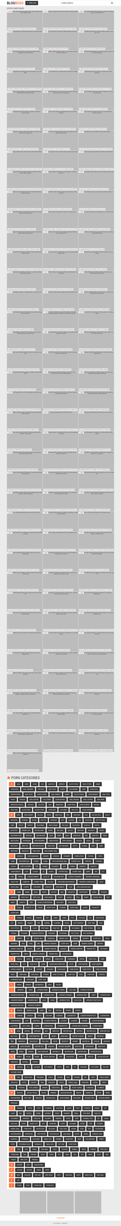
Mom (18, 1031)
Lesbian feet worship (108, 670)
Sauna (106, 1118)
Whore (82, 529)
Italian (58, 985)
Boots (21, 825)
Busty (97, 841)
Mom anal (64, 1036)
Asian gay (11, 570)
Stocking (72, 1124)
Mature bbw (56, 249)
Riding (108, 1093)
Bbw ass (25, 846)
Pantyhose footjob (13, 68)
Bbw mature (40, 835)
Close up (46, 877)
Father (25, 928)
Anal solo (52, 789)
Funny (92, 750)
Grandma (14, 943)
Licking (36, 1026)
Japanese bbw (82, 995)
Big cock (47, 429)
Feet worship (88, 933)
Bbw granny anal (51, 851)
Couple (51, 871)
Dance (94, 892)
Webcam (27, 1175)
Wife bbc (38, 1175)
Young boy (50, 1185)
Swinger (67, 1113)
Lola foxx (56, 550)
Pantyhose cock (32, 28)
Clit (103, 871)
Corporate (30, 329)
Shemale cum (97, 1134)
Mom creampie (25, 1046)
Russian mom (15, 1098)
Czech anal (15, 887)
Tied (82, 1154)
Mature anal (67, 1031)
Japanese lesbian (58, 990)
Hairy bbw (30, 979)
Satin (13, 1144)
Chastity (93, 866)
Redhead (39, 1098)
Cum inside (37, 887)
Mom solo (101, 1046)
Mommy (75, 1041)
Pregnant (40, 1077)
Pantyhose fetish (93, 28)
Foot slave (75, 933)
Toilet (55, 1149)
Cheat (101, 882)
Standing (82, 229)
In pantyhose (31, 109)
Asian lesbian (84, 805)
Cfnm (12, 861)
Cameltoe (26, 882)
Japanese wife (105, 995)
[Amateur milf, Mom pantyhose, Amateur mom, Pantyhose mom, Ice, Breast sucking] (60, 642)
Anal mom (100, 799)
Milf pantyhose (12, 28)
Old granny (48, 1067)
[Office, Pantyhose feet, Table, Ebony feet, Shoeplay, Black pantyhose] (24, 642)
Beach (107, 815)
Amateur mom (66, 650)
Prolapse (14, 1082)
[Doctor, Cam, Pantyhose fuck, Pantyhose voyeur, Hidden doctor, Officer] (60, 80)
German (75, 938)
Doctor (46, 88)
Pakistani (85, 1082)
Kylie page (11, 48)
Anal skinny (26, 770)
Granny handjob (17, 949)
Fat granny (76, 928)
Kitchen (58, 1010)
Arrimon (62, 784)
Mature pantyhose (72, 249)
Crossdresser (24, 861)
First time (91, 923)
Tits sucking (99, 550)
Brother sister (38, 846)
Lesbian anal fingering (80, 1026)
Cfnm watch (74, 690)
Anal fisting (87, 784)
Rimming (53, 1093)
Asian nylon (29, 730)
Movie (55, 1041)
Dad (62, 892)
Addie (73, 730)
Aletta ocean (79, 794)
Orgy (67, 1067)
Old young (95, 1067)
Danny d (54, 229)
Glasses (63, 949)
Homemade (71, 959)
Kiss (49, 1010)
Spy (105, 1108)
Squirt (69, 1108)
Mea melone (88, 149)
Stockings (14, 1118)
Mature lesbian (77, 1036)
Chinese (46, 856)
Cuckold (20, 856)
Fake (98, 928)
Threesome (15, 1154)
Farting (47, 923)
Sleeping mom (16, 1134)
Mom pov (65, 1041)
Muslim (96, 1041)
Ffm (38, 923)
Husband (50, 969)
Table (24, 650)
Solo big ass (54, 1134)
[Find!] (111, 3)
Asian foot (32, 289)
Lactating (14, 1026)
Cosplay (56, 856)
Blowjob (88, 820)
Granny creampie (50, 943)
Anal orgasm (74, 799)
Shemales (38, 1144)
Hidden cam (59, 959)
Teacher (64, 1149)
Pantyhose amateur (37, 269)
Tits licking (108, 88)
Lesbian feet (90, 329)
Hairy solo (92, 959)
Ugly (28, 1165)
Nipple (81, 1057)
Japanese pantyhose (59, 68)
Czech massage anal (59, 861)
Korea (42, 1010)
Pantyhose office (65, 28)
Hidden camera (16, 969)
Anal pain (14, 810)
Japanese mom (42, 990)
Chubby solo (76, 861)
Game (75, 943)
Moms (13, 1052)
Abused (96, 805)
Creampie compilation (87, 882)
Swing (86, 1134)
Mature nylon (69, 590)
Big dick (79, 841)
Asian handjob (99, 88)
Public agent (104, 1077)
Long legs (22, 309)
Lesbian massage (98, 1021)
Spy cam (61, 1144)
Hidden (48, 959)
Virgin (38, 1170)
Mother (79, 1031)
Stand (88, 229)
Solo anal (67, 1134)
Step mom (86, 1113)
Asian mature (60, 799)
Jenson (10, 550)
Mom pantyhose (103, 109)
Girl (38, 943)
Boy (62, 820)
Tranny (74, 1149)
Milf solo (14, 1036)
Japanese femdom (103, 369)
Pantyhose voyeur (68, 88)
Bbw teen (51, 846)
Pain (42, 1082)
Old (28, 1067)
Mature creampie (65, 1046)
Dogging (104, 892)
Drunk (10, 429)
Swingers (26, 1118)
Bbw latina (15, 841)
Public (50, 1077)
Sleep (81, 369)
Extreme (63, 907)
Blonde (84, 846)
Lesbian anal (48, 1026)
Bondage (54, 820)
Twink (51, 1154)
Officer (68, 149)
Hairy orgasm (48, 109)
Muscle (13, 1046)
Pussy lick (32, 349)
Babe (101, 846)
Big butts (73, 550)
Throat (13, 1160)
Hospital (102, 974)
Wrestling (88, 1175)
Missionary (90, 1046)
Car (36, 866)
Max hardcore (43, 1052)
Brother (81, 830)
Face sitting (47, 269)
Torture (33, 1154)
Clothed (51, 289)
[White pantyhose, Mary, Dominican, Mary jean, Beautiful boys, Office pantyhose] (60, 201)
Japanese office (48, 68)
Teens (43, 1154)
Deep (108, 897)
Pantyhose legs (34, 309)
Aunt (84, 789)
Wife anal (100, 1175)
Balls (53, 48)
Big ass (40, 815)
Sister (30, 1108)
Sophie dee (29, 1134)
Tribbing (106, 329)
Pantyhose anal (88, 429)
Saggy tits (34, 1124)
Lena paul (36, 1021)
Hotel (71, 964)
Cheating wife (59, 877)
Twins (90, 1154)
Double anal (97, 897)
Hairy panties (69, 109)
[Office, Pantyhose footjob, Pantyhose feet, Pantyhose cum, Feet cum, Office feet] (96, 481)
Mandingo (21, 1041)
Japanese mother (17, 1005)
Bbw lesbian (53, 825)
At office (38, 529)
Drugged (14, 897)
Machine (51, 1046)
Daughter (71, 892)
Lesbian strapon (50, 1021)
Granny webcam (76, 949)
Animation (59, 805)
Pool (12, 1088)
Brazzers (14, 820)
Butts (50, 550)
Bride (59, 835)
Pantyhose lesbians (35, 249)
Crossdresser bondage (66, 882)
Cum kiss (48, 887)
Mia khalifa (34, 1041)
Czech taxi (14, 882)
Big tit (75, 429)
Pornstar (82, 449)
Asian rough (69, 570)
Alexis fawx (26, 810)
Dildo (36, 892)
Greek (26, 954)
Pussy (24, 1082)
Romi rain (14, 1103)
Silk (10, 389)
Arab (26, 784)
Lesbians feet (98, 329)
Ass (42, 784)
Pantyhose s (57, 690)
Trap (107, 1154)
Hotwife (39, 969)
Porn (66, 1088)
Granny (19, 938)
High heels (47, 489)
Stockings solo (24, 1144)
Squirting (52, 1124)
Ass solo (41, 789)
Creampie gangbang (93, 877)
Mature (27, 1031)
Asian (35, 784)
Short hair (72, 1144)
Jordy (93, 995)
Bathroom (26, 841)
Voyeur (19, 1170)
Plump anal (107, 429)
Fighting (95, 710)
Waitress (23, 409)
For (28, 309)
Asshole (31, 805)
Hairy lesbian (100, 969)
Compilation (78, 856)
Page (71, 750)
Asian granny (93, 794)
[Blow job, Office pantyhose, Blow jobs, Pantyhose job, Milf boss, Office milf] (24, 602)
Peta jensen (33, 1088)
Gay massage (66, 954)
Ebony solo (51, 907)
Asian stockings (58, 670)
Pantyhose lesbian (24, 249)
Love (26, 1021)
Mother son (69, 1052)
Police (61, 1082)
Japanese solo (49, 995)
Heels (16, 670)
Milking (30, 1052)
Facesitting (94, 369)
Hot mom (29, 969)
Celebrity (55, 866)
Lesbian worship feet (85, 670)
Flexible (14, 933)
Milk (23, 1036)
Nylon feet (36, 369)
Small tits (47, 1139)
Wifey (59, 1175)
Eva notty (95, 907)
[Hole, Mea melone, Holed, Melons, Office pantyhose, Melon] (96, 141)
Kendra (78, 1010)
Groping (100, 943)
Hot (24, 964)
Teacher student (18, 550)
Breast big (110, 169)
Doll (78, 897)
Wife (18, 1175)
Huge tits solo (58, 974)
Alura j (26, 550)
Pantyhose (47, 48)
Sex (20, 1113)
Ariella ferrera (84, 109)
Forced (19, 918)
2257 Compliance (57, 1223)
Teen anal (44, 1149)
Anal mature (34, 799)
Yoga (28, 1185)
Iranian (28, 985)
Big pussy (14, 846)
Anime (98, 784)
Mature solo (91, 1031)
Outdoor (83, 1067)
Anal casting (88, 799)
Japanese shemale (65, 995)
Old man (37, 1067)
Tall (74, 1154)
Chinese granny (33, 877)
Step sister (41, 1134)
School (29, 1113)
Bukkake (25, 820)
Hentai (82, 959)
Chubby (36, 861)
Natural (25, 1062)
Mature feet (39, 1046)
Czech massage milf (84, 887)
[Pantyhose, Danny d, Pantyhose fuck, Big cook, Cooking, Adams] (60, 221)
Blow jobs (27, 610)
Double (69, 897)
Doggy (60, 897)
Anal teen (106, 794)
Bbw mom (14, 851)
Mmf (12, 1041)
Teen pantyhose (19, 48)
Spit (43, 1124)
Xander (87, 169)
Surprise (14, 1139)
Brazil (88, 841)
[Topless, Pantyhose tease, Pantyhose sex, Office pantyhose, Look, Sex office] (24, 80)
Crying (20, 877)
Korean (19, 1010)
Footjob (60, 169)
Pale (46, 309)
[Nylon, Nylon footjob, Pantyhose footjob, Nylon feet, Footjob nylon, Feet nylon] (24, 361)
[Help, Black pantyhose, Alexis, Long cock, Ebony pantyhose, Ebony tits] (96, 201)
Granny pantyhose (84, 249)
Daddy (44, 892)
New (60, 1057)
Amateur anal (16, 794)
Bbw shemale (67, 841)
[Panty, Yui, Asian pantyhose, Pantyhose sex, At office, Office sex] (24, 521)
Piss (18, 1077)
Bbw (18, 815)
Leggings (74, 1021)
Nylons (67, 68)
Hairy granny (97, 964)
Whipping (68, 1175)
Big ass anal (39, 830)
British (30, 825)
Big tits (43, 820)
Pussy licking (77, 1088)
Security (48, 1118)
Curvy (88, 871)
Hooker (46, 974)
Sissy (78, 1108)
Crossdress (60, 887)
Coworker (21, 209)
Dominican (61, 209)
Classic (35, 871)
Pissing (59, 1077)
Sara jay (97, 1113)
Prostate (51, 1082)
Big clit (70, 830)
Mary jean (93, 169)
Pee (85, 1077)
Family (55, 918)
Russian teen (89, 1098)
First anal (45, 928)
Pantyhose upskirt (49, 149)
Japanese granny (17, 1000)
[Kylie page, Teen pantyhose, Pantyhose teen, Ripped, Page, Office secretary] (24, 40)
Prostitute (56, 1088)
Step (90, 1124)
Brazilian (25, 851)
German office (16, 269)
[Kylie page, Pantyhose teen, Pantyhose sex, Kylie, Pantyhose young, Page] (96, 181)
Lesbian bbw (104, 1016)
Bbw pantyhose (48, 249)
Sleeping (87, 369)
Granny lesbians (38, 954)
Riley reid (27, 1098)
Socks (68, 1118)
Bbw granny (28, 815)
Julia (44, 1000)
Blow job (11, 610)
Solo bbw (36, 1139)
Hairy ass (71, 974)
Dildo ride (60, 902)
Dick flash (25, 897)
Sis (98, 1118)
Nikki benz (14, 1062)
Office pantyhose (22, 28)
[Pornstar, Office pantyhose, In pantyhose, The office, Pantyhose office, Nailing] (96, 441)
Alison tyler (39, 810)
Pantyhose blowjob (37, 189)
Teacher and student (35, 550)
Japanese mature (71, 610)
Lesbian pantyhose (13, 249)
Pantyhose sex (27, 88)
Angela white (42, 794)
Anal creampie (28, 789)
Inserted (74, 28)
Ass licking (47, 799)
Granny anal (38, 938)
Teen (18, 1149)
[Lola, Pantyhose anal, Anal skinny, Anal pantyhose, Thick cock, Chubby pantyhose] (24, 762)
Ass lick (41, 805)
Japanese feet (65, 269)
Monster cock (96, 1052)
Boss (10, 129)
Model (21, 1052)
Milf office (74, 469)
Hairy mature (83, 964)
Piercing (22, 1088)
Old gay (106, 1067)
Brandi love (26, 830)
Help (81, 209)
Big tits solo (100, 820)
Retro (99, 1093)
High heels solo (63, 489)
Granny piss (15, 954)
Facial (67, 923)
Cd (43, 871)
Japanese (20, 990)
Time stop (23, 1160)
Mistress (100, 1036)
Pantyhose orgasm (59, 329)
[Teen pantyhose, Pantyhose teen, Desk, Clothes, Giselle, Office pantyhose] (24, 161)
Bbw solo (58, 815)
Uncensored (38, 1165)
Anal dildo (29, 794)
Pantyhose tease (18, 88)
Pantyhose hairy (84, 389)
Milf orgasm (61, 309)
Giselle (40, 169)
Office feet (31, 68)
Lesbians (59, 1016)
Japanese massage (68, 169)
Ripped (36, 48)
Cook (28, 409)
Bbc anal (60, 830)
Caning (44, 866)
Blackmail (40, 825)
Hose (14, 389)
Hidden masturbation (57, 964)
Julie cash (78, 1000)
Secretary (63, 249)
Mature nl (86, 1041)
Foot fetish (15, 928)
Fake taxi (56, 928)
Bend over (58, 48)
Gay (28, 938)
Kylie (107, 189)
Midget (90, 1036)
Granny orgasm (50, 949)
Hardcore (90, 974)
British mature (92, 289)
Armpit (67, 794)
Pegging (77, 1077)
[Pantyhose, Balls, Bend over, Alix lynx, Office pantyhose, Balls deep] (60, 40)
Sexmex (58, 1139)
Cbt (64, 866)
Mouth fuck (98, 690)
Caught (13, 866)
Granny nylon (108, 750)
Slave (13, 1113)
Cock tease (67, 469)
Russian (20, 1093)
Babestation (53, 841)
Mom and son (105, 1031)
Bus (86, 815)
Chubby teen (38, 882)
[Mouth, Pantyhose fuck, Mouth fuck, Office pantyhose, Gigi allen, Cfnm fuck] (96, 682)
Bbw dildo (77, 835)
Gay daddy (103, 949)
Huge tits (33, 964)
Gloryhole (97, 938)
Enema (40, 907)
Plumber (101, 1088)
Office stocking (12, 109)
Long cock (102, 209)
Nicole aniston (49, 1057)
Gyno (31, 943)
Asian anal (15, 789)
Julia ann (72, 990)
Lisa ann (49, 1016)
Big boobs (76, 825)
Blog (15, 3)
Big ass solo (96, 815)
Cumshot (82, 866)
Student (100, 1124)
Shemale (20, 1108)
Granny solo (63, 938)
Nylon (10, 369)
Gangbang (51, 938)
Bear (51, 835)
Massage (54, 169)
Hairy (28, 959)
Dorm (19, 892)
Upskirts (104, 610)
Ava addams (73, 789)
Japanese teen (64, 1000)
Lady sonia (26, 1026)
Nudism (35, 1062)
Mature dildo (83, 289)
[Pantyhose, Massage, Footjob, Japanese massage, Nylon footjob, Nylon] (60, 161)
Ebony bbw (15, 913)
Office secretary (49, 329)
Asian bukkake (69, 710)
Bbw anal (77, 815)
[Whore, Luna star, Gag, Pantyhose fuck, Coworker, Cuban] (96, 521)
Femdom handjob (84, 48)
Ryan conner (64, 1098)
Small (76, 1113)
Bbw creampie (40, 841)
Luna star (74, 449)
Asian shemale (87, 810)
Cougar (26, 887)
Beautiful (14, 830)
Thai (26, 1149)
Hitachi (19, 959)
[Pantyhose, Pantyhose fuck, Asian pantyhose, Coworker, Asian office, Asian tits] (96, 582)
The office (107, 449)
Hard (102, 959)
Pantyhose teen (29, 48)
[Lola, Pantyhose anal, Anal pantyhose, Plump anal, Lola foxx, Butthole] (96, 421)
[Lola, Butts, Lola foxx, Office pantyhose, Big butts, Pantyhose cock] (60, 541)
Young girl (38, 1185)
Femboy (30, 923)
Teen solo (103, 1149)
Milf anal (45, 1041)
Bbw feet (95, 835)
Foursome (63, 933)
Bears (50, 830)
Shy (89, 1129)
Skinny (97, 1108)
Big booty (91, 830)
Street (101, 1139)
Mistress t (56, 1052)
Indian (19, 985)
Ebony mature (23, 750)
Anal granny (55, 794)
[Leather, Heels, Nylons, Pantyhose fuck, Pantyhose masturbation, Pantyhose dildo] (24, 662)
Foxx (109, 610)
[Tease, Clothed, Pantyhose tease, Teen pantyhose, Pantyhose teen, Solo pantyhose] (60, 281)
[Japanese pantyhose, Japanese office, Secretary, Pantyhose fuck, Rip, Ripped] (96, 261)
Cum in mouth (15, 871)
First (65, 928)
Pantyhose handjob (100, 48)
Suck (82, 1129)
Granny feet (91, 949)
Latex (39, 1016)
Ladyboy (30, 1016)
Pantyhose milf (62, 129)
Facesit (75, 630)
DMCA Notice (65, 1223)
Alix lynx (66, 48)
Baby (12, 825)
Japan (30, 990)
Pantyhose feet (23, 68)
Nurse (37, 1057)
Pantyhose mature (59, 590)
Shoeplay (37, 650)
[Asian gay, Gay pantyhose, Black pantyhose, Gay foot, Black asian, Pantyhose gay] (24, 562)
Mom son (55, 1031)
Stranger (24, 1139)
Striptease (28, 1129)
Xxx (18, 1180)
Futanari (24, 933)
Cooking (76, 229)
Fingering (51, 933)
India (50, 985)
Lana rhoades (16, 1021)
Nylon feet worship (97, 670)
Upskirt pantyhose (59, 149)
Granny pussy (101, 249)
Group (107, 938)
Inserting (57, 28)
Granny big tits (99, 750)
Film (100, 923)
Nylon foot (98, 650)
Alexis (96, 209)
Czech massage (33, 856)
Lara (10, 269)
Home (43, 964)
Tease (46, 289)
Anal (18, 784)
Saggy (57, 1113)
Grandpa (86, 938)
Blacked (71, 820)
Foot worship (83, 650)
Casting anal (63, 871)
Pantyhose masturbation (106, 349)
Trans (34, 1149)
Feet (47, 918)
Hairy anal (14, 964)
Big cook (69, 229)
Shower (47, 1113)
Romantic (89, 1093)
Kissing (68, 1010)
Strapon (87, 1108)
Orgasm (16, 429)
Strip (77, 1118)
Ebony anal (74, 907)
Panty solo (71, 489)
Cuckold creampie (74, 877)
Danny (86, 897)
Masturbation (34, 1036)
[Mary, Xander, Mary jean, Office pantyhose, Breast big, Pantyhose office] (96, 161)
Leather (11, 670)
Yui (14, 529)
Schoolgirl (99, 1129)
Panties (33, 1082)
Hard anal (23, 974)
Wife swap (49, 1175)
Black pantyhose (89, 209)
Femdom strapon (38, 933)
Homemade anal (16, 979)
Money (54, 1036)
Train (67, 1154)
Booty (75, 846)
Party (93, 1077)
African (22, 799)
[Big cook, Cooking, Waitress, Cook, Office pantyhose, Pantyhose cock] (24, 401)
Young (19, 1185)
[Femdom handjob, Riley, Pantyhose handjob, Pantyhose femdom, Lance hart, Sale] (96, 40)
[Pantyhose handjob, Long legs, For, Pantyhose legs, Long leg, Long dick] (24, 301)
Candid (72, 866)
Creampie (67, 856)
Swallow (37, 1118)
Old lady (93, 249)
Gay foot (36, 570)
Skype (77, 1134)
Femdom (38, 918)
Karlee (65, 429)
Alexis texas (73, 784)
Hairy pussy (87, 969)
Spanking (48, 1108)
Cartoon (88, 861)
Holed (94, 149)
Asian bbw (52, 810)
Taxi (24, 1154)
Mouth (82, 690)
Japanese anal (34, 995)
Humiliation (12, 329)
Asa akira (63, 810)
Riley (92, 48)
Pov (68, 1077)
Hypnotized (54, 489)
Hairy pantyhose (106, 229)
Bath (93, 846)
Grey (60, 429)
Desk (55, 129)
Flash (35, 928)
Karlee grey (54, 429)
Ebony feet (30, 650)
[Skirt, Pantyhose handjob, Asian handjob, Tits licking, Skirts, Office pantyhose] (96, 80)
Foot (72, 918)
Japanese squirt (105, 469)
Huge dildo (61, 969)
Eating (85, 907)
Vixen (47, 1170)
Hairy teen (42, 979)
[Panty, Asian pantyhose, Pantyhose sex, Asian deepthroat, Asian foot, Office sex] (60, 181)
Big (80, 820)
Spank (38, 1113)
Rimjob (78, 1093)
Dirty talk (36, 897)
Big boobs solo (16, 835)
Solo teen (63, 1129)
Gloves (29, 949)
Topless (10, 88)
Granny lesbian (87, 943)
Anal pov (74, 810)
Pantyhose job (35, 610)
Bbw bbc (29, 835)
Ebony (19, 907)
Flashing (57, 923)
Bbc (68, 815)
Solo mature (90, 1139)
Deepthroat (83, 892)
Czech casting (25, 866)
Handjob (38, 959)
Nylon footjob (17, 369)
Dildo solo (72, 902)
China (45, 861)
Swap (24, 1124)
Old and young (16, 1072)
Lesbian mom (97, 1026)
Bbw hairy (36, 851)
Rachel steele (32, 1093)
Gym (23, 943)
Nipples (90, 1057)
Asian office (105, 68)
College (50, 882)
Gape (38, 949)
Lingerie (84, 1021)
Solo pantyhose (84, 349)
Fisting (28, 918)
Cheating (99, 861)
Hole (81, 149)
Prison (44, 1088)
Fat (90, 918)
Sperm (73, 1129)
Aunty (13, 799)
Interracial (39, 985)
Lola (81, 429)
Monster (107, 1041)
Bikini (105, 835)
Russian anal (51, 1098)
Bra (86, 835)
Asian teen (71, 805)
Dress (13, 902)
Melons (100, 149)
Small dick (50, 1144)
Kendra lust (31, 1010)
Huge (81, 974)
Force (64, 918)
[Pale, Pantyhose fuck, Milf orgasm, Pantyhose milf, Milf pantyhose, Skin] (60, 301)
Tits (59, 1154)
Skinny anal (15, 1129)
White (78, 1175)
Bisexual (87, 825)
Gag (94, 529)
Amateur (51, 784)
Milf (46, 1031)
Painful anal (72, 1082)
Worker (10, 189)
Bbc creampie (64, 846)
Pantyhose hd (66, 690)
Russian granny (104, 1098)
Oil (75, 1067)
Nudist (19, 1057)
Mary (81, 169)
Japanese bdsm (105, 309)
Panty (46, 189)
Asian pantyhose (96, 68)
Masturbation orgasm (58, 109)
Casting (90, 856)
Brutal (97, 825)
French (20, 923)
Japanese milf (33, 1000)
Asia (49, 805)
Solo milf (51, 1129)
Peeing (95, 1082)
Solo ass (14, 1124)
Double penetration (56, 349)
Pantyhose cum (109, 489)
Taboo (83, 1149)
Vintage (29, 1170)
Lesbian (19, 1016)
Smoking (59, 1118)
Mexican (78, 1046)
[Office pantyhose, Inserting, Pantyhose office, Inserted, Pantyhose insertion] (60, 20)
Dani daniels (83, 28)
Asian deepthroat (72, 189)
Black (34, 820)
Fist (12, 923)
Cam (51, 88)
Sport (82, 1124)
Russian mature (66, 1093)
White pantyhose (48, 209)
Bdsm (49, 815)
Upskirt (46, 449)
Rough (44, 1093)
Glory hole (65, 943)
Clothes (34, 169)
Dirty (31, 902)
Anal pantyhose (98, 429)
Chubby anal (76, 871)
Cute (26, 871)
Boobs (101, 830)
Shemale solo (88, 1118)
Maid (45, 1036)
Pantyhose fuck (58, 88)
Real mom (77, 1098)
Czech (100, 856)
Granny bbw (53, 954)
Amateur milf (48, 650)
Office (81, 489)
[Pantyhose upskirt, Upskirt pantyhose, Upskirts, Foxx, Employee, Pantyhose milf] (96, 602)
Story (63, 1124)
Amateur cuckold (17, 805)
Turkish (93, 1149)
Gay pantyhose (19, 570)
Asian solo (94, 789)
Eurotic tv (29, 907)
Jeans (52, 1000)
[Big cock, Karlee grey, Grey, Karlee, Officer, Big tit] (60, 421)
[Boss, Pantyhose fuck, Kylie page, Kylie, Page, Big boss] (60, 742)
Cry (96, 871)
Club (70, 887)
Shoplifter (40, 1129)
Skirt (81, 88)
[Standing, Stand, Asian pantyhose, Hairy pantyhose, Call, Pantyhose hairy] (96, 221)
